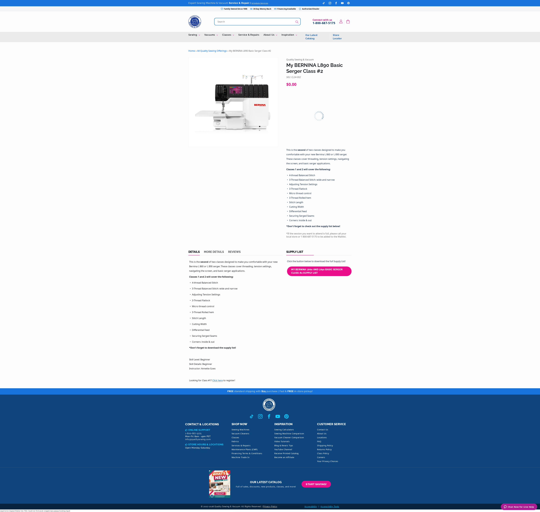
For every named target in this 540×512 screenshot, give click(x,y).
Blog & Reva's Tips (283, 445)
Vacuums (210, 35)
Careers (321, 457)
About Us (269, 35)
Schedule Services (259, 3)
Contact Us (322, 429)
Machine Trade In (241, 457)
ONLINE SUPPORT (199, 430)
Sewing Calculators (284, 429)
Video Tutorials (282, 441)
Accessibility (310, 506)
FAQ (319, 441)
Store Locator (337, 37)
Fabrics (235, 441)
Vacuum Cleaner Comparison (289, 437)
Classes (227, 35)
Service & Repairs (248, 35)
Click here (217, 380)
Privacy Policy (270, 506)
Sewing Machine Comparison (289, 433)
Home (191, 50)
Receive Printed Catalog (286, 453)
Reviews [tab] (234, 251)
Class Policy (323, 453)
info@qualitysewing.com (198, 439)
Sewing (193, 35)
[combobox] (258, 21)
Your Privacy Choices (327, 461)
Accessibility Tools (329, 506)
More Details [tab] (214, 251)
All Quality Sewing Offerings (212, 50)
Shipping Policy (325, 445)
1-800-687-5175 (324, 23)
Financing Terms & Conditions (247, 453)
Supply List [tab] (294, 251)
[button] (348, 21)
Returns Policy (324, 449)
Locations (322, 437)
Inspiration (288, 35)
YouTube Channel (283, 449)
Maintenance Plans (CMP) (244, 449)
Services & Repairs (241, 445)
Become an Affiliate (284, 457)
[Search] (297, 21)
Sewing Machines (240, 429)
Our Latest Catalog (311, 37)
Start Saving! (316, 484)
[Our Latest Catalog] (219, 484)
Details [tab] (194, 251)
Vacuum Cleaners (240, 433)
